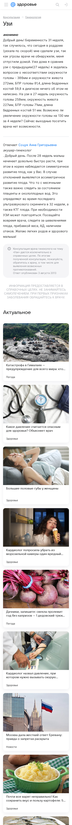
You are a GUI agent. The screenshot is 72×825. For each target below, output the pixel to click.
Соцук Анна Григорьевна (37, 145)
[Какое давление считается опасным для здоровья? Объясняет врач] (36, 414)
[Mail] (13, 4)
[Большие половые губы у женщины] (36, 475)
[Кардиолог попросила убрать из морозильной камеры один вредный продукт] (36, 537)
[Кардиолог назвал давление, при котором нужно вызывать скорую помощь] (36, 660)
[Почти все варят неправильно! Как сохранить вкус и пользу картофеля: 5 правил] (36, 783)
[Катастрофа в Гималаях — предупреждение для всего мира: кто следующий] (36, 352)
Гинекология (33, 17)
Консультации (11, 17)
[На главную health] (26, 4)
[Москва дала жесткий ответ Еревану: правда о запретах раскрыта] (36, 722)
